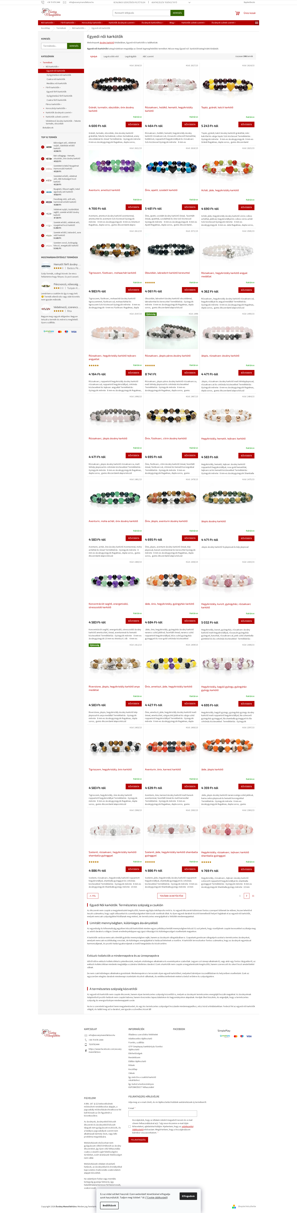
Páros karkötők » (53, 104)
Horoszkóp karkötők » (56, 108)
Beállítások (109, 1205)
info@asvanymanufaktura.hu (102, 1035)
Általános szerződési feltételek (129, 2)
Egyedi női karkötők (56, 70)
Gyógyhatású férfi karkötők (59, 96)
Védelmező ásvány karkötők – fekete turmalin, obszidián (63, 122)
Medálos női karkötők (57, 83)
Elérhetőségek (135, 1053)
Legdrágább (130, 56)
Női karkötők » (52, 66)
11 (253, 895)
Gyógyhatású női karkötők (59, 75)
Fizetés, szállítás (136, 1042)
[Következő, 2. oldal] (246, 896)
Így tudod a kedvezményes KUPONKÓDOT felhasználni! (141, 1086)
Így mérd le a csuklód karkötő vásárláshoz (142, 1079)
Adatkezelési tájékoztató (164, 2)
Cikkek (131, 1073)
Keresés (177, 13)
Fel (94, 895)
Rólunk (131, 1065)
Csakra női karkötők (56, 79)
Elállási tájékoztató (137, 1061)
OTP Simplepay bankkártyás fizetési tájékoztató (145, 1048)
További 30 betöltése (171, 895)
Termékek (47, 62)
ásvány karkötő (107, 42)
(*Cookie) (156, 1197)
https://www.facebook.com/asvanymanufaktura (105, 1051)
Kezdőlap (132, 1069)
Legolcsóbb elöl (111, 56)
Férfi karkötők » (53, 87)
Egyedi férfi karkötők (56, 91)
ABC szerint (148, 56)
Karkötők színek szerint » (57, 116)
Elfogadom (188, 1196)
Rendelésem (134, 1057)
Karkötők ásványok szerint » (59, 112)
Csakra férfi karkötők (56, 100)
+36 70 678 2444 (96, 1039)
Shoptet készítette (247, 1206)
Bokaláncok (48, 127)
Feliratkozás (138, 1139)
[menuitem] (48, 22)
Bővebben (133, 124)
